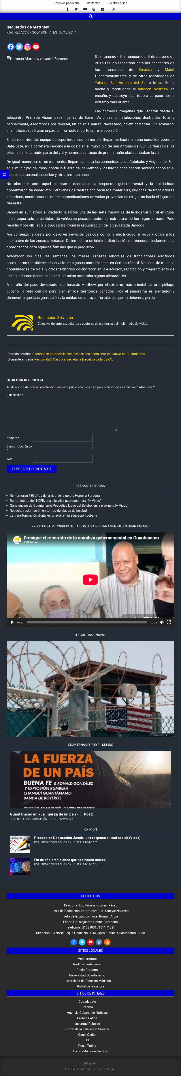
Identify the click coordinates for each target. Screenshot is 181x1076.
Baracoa (145, 69)
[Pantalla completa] (168, 622)
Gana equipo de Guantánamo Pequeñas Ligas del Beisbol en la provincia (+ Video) (69, 506)
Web (10, 459)
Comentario (15, 394)
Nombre (13, 438)
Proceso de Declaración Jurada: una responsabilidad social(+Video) (87, 838)
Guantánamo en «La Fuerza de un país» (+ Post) (51, 814)
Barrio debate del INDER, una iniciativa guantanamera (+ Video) (55, 501)
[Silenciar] (161, 622)
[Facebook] (11, 47)
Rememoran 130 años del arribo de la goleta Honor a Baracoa (55, 496)
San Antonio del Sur (128, 82)
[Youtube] (36, 47)
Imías (157, 82)
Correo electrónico (19, 448)
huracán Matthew (153, 89)
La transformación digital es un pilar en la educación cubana (53, 515)
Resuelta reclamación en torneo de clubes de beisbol (48, 511)
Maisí (169, 69)
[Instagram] (27, 47)
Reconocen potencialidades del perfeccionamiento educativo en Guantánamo (88, 354)
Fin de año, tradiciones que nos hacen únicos (70, 860)
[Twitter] (19, 47)
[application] (90, 579)
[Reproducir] (12, 622)
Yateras (101, 82)
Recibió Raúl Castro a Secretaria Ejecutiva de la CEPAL (73, 359)
